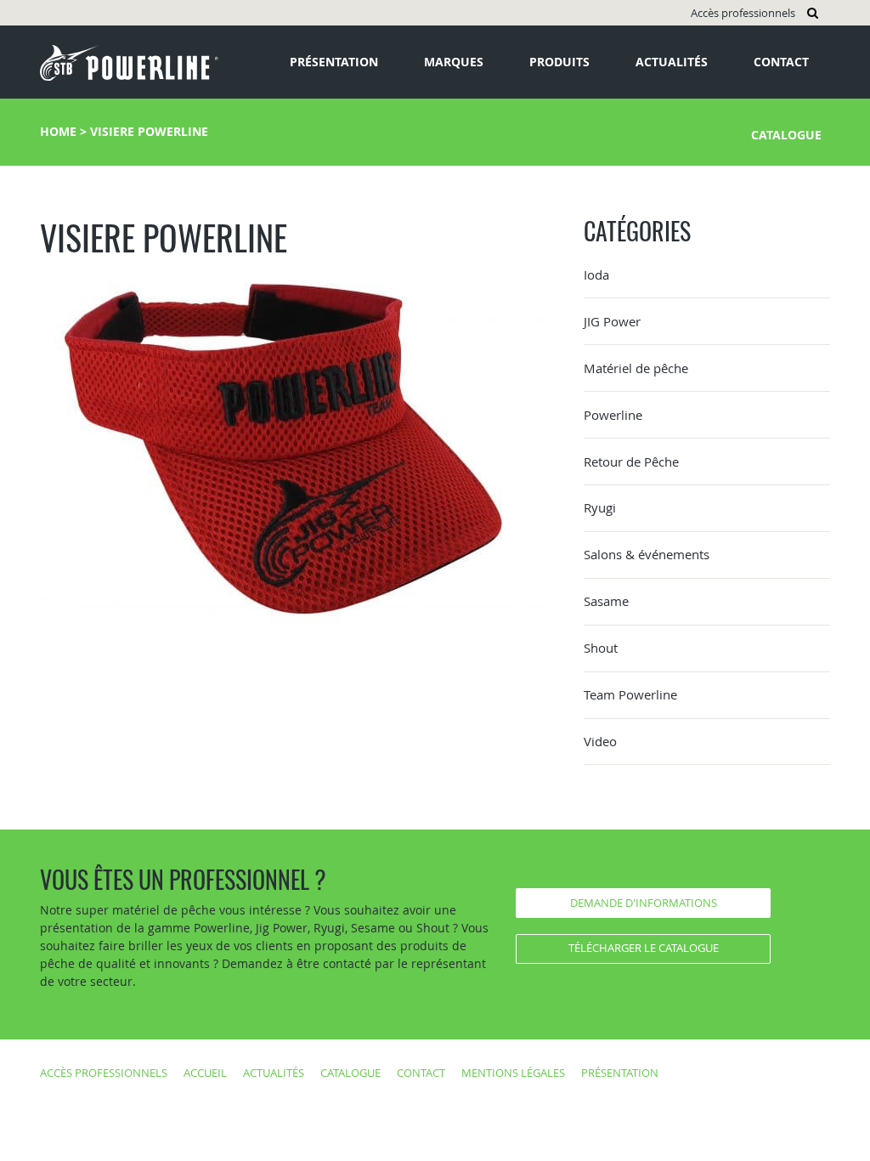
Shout (601, 647)
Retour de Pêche (631, 461)
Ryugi (600, 507)
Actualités (672, 62)
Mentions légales (513, 1072)
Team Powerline (630, 694)
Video (600, 741)
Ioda (596, 274)
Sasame (606, 600)
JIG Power (612, 321)
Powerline (613, 414)
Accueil (205, 1072)
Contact (781, 62)
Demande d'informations (643, 902)
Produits (559, 62)
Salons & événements (646, 554)
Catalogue (786, 135)
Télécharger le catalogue (643, 947)
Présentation (334, 62)
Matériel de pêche (636, 368)
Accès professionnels (743, 12)
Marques (453, 62)
